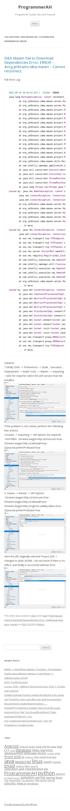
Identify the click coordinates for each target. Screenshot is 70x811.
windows (32, 783)
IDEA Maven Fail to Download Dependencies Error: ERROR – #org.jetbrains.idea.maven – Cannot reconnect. (34, 64)
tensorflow (14, 780)
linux (37, 761)
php (46, 769)
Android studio (27, 746)
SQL (6, 780)
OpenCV (34, 766)
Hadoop (29, 757)
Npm (27, 766)
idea (36, 757)
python (46, 772)
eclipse (50, 753)
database (23, 749)
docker (42, 753)
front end (12, 756)
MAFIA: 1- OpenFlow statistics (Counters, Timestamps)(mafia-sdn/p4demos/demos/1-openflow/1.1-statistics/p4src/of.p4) (33, 674)
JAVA (33, 615)
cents (12, 750)
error (57, 753)
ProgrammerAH (35, 7)
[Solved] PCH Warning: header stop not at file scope (32, 708)
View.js (21, 783)
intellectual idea (54, 620)
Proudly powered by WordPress (20, 804)
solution (28, 777)
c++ (6, 750)
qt (5, 778)
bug (59, 746)
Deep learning (42, 750)
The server (41, 780)
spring (40, 777)
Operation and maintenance (23, 769)
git (23, 757)
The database (27, 780)
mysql (9, 765)
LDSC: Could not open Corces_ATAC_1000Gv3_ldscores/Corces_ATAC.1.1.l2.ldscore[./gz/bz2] (34, 686)
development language (20, 753)
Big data (51, 746)
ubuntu (10, 783)
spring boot (54, 778)
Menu (35, 23)
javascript (23, 761)
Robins (40, 624)
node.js (20, 766)
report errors (13, 778)
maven (14, 624)
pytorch (60, 774)
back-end (41, 746)
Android (11, 746)
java (6, 624)
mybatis (57, 762)
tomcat (51, 780)
